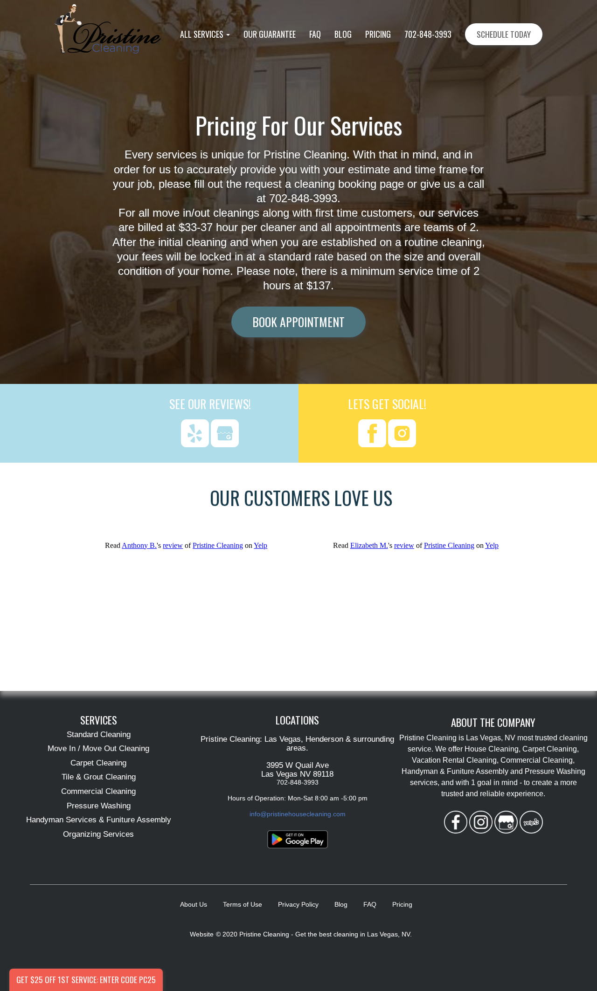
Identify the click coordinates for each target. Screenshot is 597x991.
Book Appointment (298, 321)
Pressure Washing (99, 805)
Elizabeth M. (369, 545)
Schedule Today (504, 34)
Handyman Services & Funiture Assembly (98, 819)
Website (202, 934)
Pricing (378, 34)
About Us (193, 904)
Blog (343, 34)
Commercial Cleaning (98, 791)
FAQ (315, 34)
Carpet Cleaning (98, 763)
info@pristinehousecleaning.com (298, 814)
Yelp (260, 545)
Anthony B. (139, 545)
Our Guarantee (269, 34)
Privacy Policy (298, 904)
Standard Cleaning (99, 734)
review (173, 545)
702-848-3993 (427, 34)
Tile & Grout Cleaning (99, 776)
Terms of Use (242, 904)
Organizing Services (98, 834)
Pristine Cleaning (218, 545)
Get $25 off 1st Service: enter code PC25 (86, 979)
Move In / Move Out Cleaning (98, 748)
